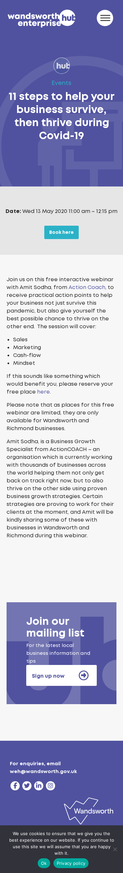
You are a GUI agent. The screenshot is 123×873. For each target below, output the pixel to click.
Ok (44, 863)
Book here (61, 232)
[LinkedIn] (38, 785)
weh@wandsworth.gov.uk (43, 771)
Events (61, 83)
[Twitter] (26, 785)
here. (44, 391)
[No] (115, 849)
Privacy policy (71, 863)
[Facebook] (15, 785)
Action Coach (87, 287)
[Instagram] (50, 785)
